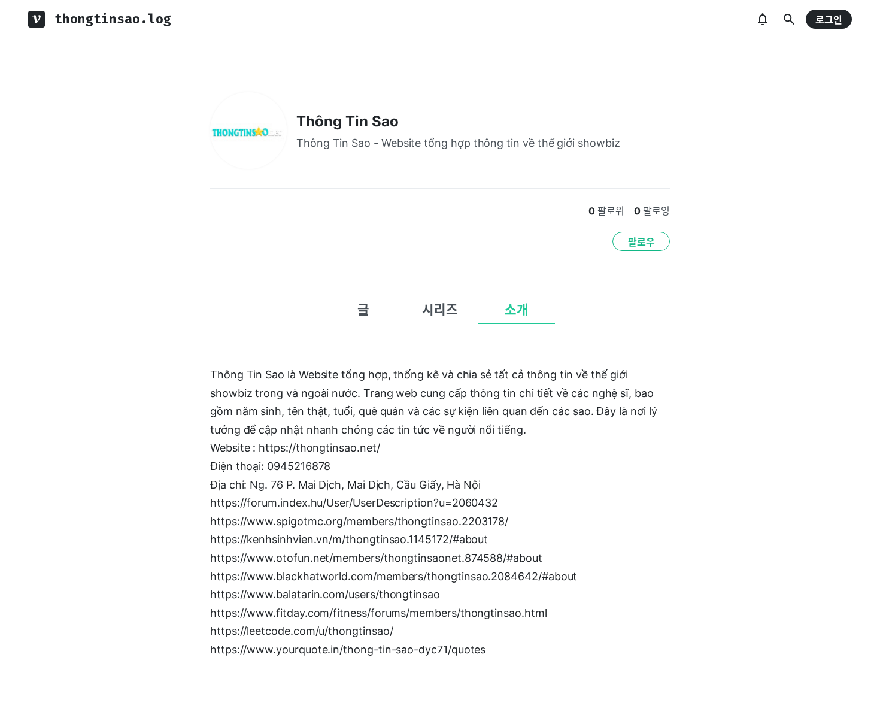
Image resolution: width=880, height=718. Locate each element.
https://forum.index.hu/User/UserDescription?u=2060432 (354, 502)
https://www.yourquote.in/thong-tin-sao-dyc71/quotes (347, 649)
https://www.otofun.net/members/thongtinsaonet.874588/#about (376, 558)
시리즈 (440, 309)
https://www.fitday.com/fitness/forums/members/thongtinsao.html (378, 613)
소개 (517, 309)
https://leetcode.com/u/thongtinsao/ (301, 631)
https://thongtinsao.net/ (319, 447)
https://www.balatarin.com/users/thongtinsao (325, 594)
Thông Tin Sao (347, 121)
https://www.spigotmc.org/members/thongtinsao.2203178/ (359, 521)
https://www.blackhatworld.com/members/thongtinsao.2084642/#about (393, 576)
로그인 (828, 20)
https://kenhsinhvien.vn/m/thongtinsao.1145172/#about (349, 539)
